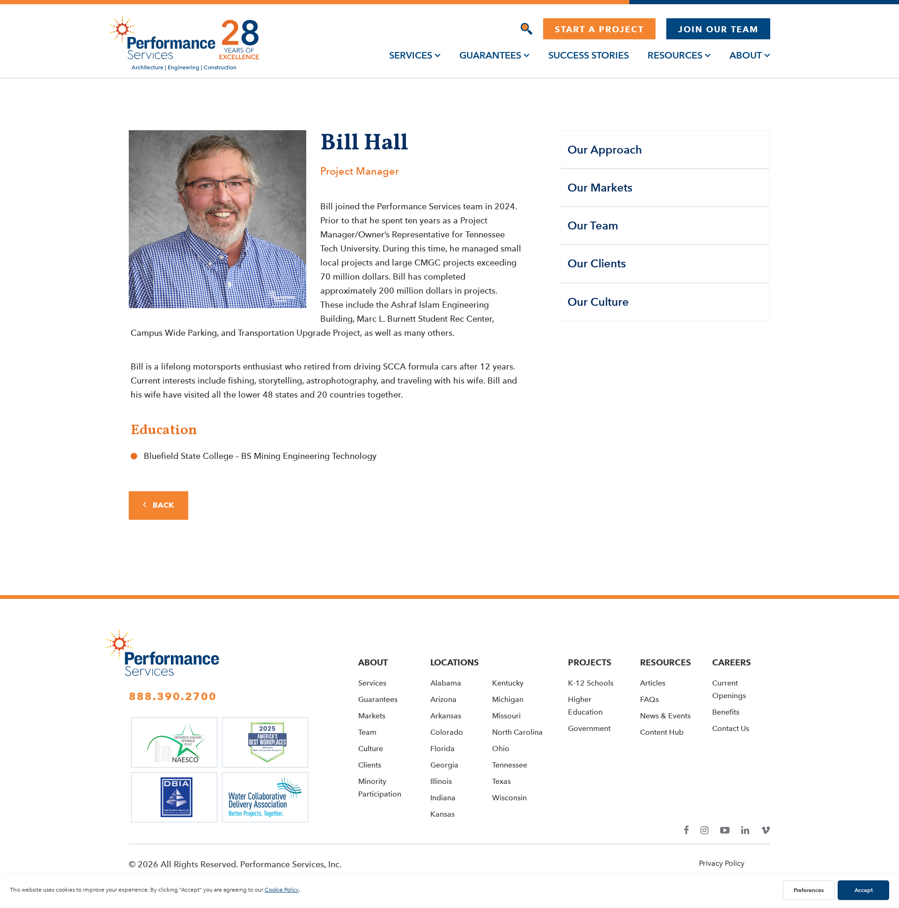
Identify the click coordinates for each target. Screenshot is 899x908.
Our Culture (598, 302)
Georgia (444, 764)
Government (589, 728)
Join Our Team (718, 29)
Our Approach (604, 149)
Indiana (443, 797)
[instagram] (704, 830)
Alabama (445, 683)
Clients (369, 764)
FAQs (649, 699)
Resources (675, 55)
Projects (590, 662)
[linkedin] (745, 830)
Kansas (442, 814)
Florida (442, 748)
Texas (501, 781)
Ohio (500, 748)
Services (410, 55)
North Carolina (517, 732)
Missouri (506, 715)
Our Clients (596, 263)
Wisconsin (509, 797)
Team (367, 732)
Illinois (441, 781)
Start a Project (599, 29)
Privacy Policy (721, 863)
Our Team (592, 225)
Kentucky (507, 683)
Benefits (725, 712)
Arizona (443, 699)
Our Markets (600, 187)
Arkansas (445, 715)
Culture (370, 748)
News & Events (665, 715)
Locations (454, 662)
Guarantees (490, 55)
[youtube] (725, 830)
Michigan (507, 699)
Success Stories (588, 55)
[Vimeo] (765, 830)
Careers (731, 662)
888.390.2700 (173, 696)
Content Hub (662, 732)
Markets (371, 715)
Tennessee (509, 764)
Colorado (446, 732)
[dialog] (526, 29)
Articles (652, 683)
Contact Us (730, 728)
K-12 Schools (590, 683)
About (746, 55)
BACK (162, 505)
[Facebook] (686, 830)
